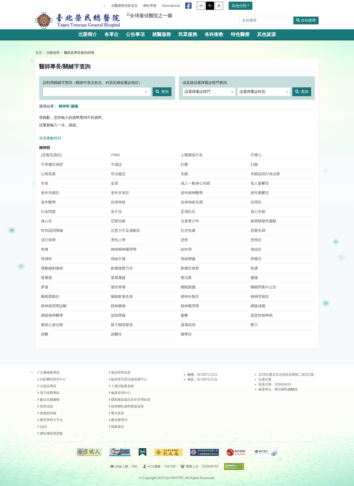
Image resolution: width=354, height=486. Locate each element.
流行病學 (48, 240)
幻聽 (254, 164)
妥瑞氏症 (188, 212)
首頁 (38, 52)
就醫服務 (161, 34)
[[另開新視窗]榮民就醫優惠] (120, 452)
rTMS (115, 155)
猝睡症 (256, 259)
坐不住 (116, 212)
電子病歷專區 (50, 393)
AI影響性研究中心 (53, 379)
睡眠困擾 (188, 287)
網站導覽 (149, 5)
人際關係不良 (192, 155)
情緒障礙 (188, 259)
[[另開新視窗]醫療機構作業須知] (204, 452)
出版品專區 (48, 386)
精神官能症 (260, 296)
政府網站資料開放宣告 (127, 406)
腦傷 (254, 278)
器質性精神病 (262, 315)
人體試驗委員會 (122, 386)
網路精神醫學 (52, 315)
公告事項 (135, 34)
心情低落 (48, 174)
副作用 (186, 249)
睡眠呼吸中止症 (263, 287)
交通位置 (264, 379)
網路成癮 (258, 306)
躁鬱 (44, 334)
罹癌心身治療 (52, 325)
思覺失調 (258, 230)
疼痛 (44, 249)
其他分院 (239, 6)
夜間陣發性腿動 (263, 221)
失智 (44, 183)
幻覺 (184, 164)
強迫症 (256, 249)
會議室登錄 (48, 413)
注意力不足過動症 (125, 230)
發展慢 (46, 278)
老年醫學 (48, 202)
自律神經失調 (192, 202)
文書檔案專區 (50, 372)
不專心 (256, 155)
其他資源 (266, 34)
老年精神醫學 (192, 193)
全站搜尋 (308, 20)
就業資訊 (117, 426)
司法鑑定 (118, 174)
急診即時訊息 (121, 372)
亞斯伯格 (118, 221)
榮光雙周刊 (119, 420)
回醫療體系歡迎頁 (124, 5)
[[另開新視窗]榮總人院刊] (89, 452)
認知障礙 (118, 315)
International (171, 5)
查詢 (164, 92)
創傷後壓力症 (122, 268)
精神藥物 (118, 306)
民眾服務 (187, 34)
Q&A (43, 426)
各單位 (111, 34)
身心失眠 (258, 212)
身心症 (46, 221)
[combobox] (97, 91)
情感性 (46, 259)
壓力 (254, 325)
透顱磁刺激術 (52, 268)
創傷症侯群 (190, 268)
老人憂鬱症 (260, 183)
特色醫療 (240, 34)
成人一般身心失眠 (195, 183)
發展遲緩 (118, 278)
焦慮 (254, 268)
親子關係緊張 (122, 325)
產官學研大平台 (51, 420)
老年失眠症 (50, 193)
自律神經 (118, 202)
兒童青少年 (190, 221)
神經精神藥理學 (124, 249)
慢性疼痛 (118, 287)
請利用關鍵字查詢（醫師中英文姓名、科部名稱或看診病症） (92, 83)
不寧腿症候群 (52, 164)
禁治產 (186, 278)
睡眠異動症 (50, 296)
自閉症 (256, 202)
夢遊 (44, 287)
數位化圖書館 (50, 399)
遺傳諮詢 (188, 325)
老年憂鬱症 (260, 193)
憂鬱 (184, 315)
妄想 (114, 183)
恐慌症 (256, 240)
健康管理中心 (121, 393)
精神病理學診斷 (54, 306)
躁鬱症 (116, 334)
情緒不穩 (118, 259)
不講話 (116, 164)
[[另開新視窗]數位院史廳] (168, 452)
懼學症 (186, 334)
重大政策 (117, 413)
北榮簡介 (87, 34)
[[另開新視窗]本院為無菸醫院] (236, 452)
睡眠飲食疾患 (122, 296)
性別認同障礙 (52, 230)
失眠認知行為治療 (265, 174)
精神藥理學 (190, 306)
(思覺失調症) (51, 155)
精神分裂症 (190, 296)
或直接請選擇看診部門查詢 (205, 83)
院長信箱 (46, 406)
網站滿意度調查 (51, 433)
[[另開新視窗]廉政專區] (265, 452)
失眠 (184, 174)
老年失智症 (120, 193)
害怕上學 (118, 240)
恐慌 (184, 240)
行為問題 (48, 212)
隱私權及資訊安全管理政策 (130, 399)
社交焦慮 (188, 230)
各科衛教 (214, 34)
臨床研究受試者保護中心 (129, 379)
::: (104, 5)
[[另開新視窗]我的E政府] (142, 452)
